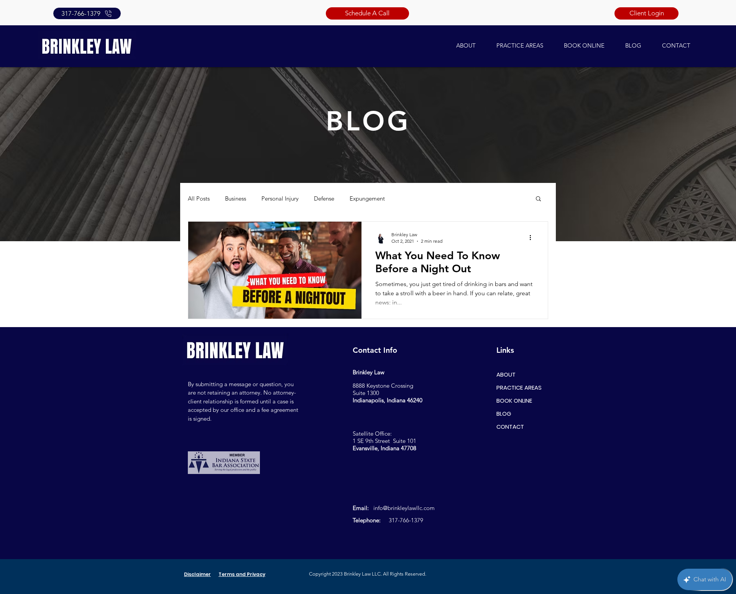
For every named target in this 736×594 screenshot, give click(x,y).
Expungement (367, 198)
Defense (324, 198)
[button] (538, 199)
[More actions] (532, 237)
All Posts (199, 198)
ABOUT (506, 374)
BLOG (503, 414)
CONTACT (510, 427)
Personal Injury (280, 198)
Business (235, 198)
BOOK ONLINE (514, 401)
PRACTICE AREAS (519, 387)
